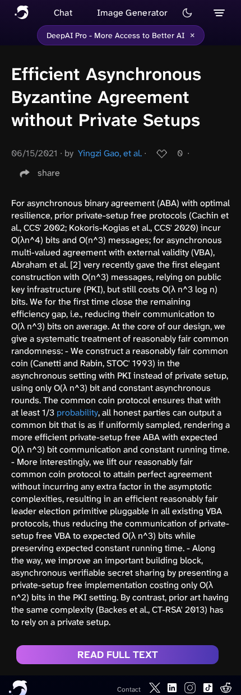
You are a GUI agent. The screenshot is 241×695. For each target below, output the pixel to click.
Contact (129, 689)
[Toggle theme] (187, 13)
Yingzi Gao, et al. (110, 153)
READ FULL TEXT (117, 654)
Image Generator (132, 12)
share (49, 173)
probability (77, 412)
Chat (63, 12)
